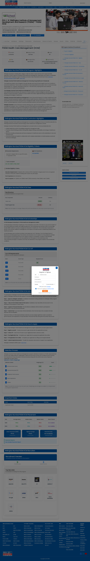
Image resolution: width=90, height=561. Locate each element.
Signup (45, 291)
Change (49, 286)
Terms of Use (50, 288)
